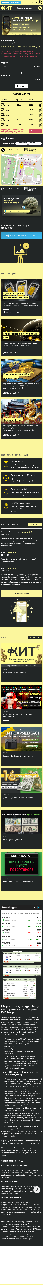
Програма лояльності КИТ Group (15, 672)
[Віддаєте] (21, 66)
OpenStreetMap (30, 183)
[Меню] (40, 2)
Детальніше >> (11, 312)
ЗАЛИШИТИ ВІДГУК (21, 593)
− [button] (38, 179)
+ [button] (38, 176)
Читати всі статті (35, 637)
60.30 (19, 119)
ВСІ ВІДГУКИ (34, 524)
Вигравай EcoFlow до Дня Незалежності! (18, 756)
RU (35, 2)
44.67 (19, 104)
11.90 (19, 114)
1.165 (31, 124)
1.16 (19, 124)
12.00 (31, 114)
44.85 (31, 104)
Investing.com (17, 951)
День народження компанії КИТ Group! (18, 798)
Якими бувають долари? (12, 840)
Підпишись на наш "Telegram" (23, 236)
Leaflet (22, 183)
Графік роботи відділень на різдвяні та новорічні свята (18, 715)
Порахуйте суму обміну (10, 43)
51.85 (19, 109)
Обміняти (21, 86)
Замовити (35, 131)
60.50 (31, 119)
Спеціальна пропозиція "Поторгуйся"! (18, 881)
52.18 (31, 109)
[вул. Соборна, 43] (21, 166)
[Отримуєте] (21, 79)
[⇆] (21, 72)
